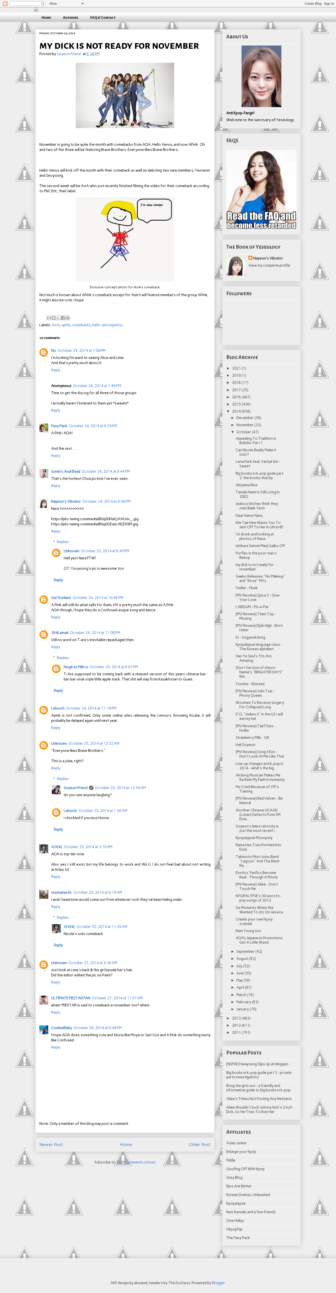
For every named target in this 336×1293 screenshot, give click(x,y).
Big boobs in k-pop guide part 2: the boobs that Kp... (259, 475)
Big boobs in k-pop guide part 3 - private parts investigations (258, 1074)
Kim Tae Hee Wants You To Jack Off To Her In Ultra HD (259, 524)
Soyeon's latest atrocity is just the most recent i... (257, 828)
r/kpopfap (234, 1229)
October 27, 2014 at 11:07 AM (117, 998)
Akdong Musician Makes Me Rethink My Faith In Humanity (260, 777)
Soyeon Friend (76, 788)
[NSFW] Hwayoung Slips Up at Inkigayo (257, 1064)
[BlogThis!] (53, 317)
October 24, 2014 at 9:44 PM (106, 471)
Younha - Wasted (250, 684)
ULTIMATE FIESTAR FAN (70, 998)
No (53, 350)
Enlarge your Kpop (241, 1151)
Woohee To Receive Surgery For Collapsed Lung (260, 704)
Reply (55, 370)
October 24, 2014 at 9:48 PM (106, 501)
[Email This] (48, 317)
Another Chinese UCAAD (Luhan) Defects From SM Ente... (258, 814)
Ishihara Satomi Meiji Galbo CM (260, 546)
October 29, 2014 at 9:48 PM (98, 1028)
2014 (237, 411)
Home (46, 17)
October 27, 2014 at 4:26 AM (92, 963)
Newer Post (51, 1144)
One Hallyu (235, 1220)
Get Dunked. (61, 598)
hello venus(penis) (107, 325)
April (240, 987)
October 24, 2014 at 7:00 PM (82, 350)
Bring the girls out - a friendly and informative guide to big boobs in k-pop (258, 1087)
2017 (237, 390)
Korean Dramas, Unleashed (248, 1195)
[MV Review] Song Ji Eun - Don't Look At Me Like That (260, 754)
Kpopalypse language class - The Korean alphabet (259, 646)
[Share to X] (58, 317)
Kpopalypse (236, 1203)
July (239, 966)
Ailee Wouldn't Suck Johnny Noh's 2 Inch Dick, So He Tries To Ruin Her (259, 1109)
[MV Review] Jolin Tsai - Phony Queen (255, 693)
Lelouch (57, 708)
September (245, 951)
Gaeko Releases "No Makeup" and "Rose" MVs (260, 578)
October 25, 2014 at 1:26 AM (102, 810)
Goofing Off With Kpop (245, 1169)
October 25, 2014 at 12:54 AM (120, 788)
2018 (237, 382)
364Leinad (59, 632)
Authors (70, 17)
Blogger (218, 1283)
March (241, 995)
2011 (237, 1032)
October (244, 432)
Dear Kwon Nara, (249, 515)
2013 (237, 1018)
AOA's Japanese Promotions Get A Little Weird (259, 940)
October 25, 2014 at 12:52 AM (93, 743)
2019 (237, 375)
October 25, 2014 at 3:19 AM (88, 847)
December (245, 418)
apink (65, 325)
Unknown (71, 551)
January (243, 1009)
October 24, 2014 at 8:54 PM (93, 426)
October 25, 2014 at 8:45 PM (105, 551)
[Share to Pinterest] (67, 317)
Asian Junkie (236, 1143)
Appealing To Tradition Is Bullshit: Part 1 (256, 440)
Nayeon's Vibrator (66, 501)
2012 (237, 1025)
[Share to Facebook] (63, 317)
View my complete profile (269, 265)
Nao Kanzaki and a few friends (251, 1212)
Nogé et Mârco (76, 667)
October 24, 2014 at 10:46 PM (98, 598)
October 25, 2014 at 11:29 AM (101, 926)
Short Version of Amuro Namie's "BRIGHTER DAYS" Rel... (259, 672)
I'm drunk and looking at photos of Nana (255, 536)
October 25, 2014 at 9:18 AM (97, 892)
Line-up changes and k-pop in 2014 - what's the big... (259, 765)
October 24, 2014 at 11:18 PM (91, 708)
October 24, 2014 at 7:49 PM (97, 386)
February (244, 1002)
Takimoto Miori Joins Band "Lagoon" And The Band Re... (257, 861)
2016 (237, 397)
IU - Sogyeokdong (250, 637)
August (242, 958)
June (240, 973)
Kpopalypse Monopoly (254, 838)
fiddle (230, 1160)
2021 (237, 368)
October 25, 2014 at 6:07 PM (114, 667)
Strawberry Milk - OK (252, 737)
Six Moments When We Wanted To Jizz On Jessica (259, 909)
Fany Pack (59, 426)
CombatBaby (61, 1028)
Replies (63, 542)
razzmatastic (61, 892)
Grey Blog (234, 1177)
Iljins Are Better (239, 1186)
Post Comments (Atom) (136, 1162)
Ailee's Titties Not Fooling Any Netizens (259, 1099)
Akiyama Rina (246, 485)
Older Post (200, 1144)
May (240, 980)
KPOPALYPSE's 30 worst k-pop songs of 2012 (258, 898)
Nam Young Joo (248, 931)
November (245, 425)
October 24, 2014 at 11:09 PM (95, 632)
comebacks (81, 325)
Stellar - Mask (247, 588)
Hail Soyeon (245, 745)
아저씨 (56, 847)
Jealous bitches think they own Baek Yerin (257, 505)
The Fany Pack (238, 1238)
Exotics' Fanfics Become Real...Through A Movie (257, 875)
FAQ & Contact (103, 17)
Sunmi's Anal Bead (65, 471)
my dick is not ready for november (255, 567)
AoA (56, 325)
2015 (237, 404)
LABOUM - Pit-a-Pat (252, 607)
